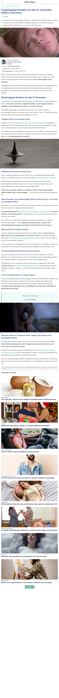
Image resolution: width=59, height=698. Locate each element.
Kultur (2, 6)
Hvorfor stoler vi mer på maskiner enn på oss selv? (20, 452)
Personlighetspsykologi (8, 476)
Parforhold (4, 502)
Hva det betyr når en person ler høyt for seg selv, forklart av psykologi (27, 478)
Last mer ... (29, 587)
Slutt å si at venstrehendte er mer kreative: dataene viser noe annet (26, 582)
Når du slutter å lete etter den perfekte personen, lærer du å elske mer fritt (29, 504)
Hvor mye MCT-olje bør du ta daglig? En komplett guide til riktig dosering (28, 399)
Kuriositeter (4, 580)
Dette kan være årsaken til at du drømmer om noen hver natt (23, 556)
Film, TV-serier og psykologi (12, 6)
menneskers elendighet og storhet (26, 266)
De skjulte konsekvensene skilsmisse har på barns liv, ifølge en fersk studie (29, 530)
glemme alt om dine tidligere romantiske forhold (34, 211)
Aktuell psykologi (6, 450)
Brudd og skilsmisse (6, 528)
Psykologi (4, 554)
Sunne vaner (4, 397)
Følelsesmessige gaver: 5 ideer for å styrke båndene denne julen (25, 425)
